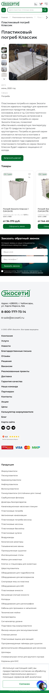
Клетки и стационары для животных (18, 564)
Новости (6, 346)
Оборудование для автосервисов (17, 577)
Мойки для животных (11, 559)
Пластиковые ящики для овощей (17, 639)
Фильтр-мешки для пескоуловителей (19, 630)
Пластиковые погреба (12, 511)
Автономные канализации (14, 515)
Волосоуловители (10, 489)
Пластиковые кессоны (12, 524)
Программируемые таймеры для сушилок (21, 643)
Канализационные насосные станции (19, 506)
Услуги (5, 341)
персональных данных (22, 674)
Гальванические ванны (12, 546)
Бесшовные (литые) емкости (15, 595)
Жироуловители (9, 471)
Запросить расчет (12, 158)
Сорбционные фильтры (12, 497)
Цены (4, 407)
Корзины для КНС (10, 661)
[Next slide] (4, 79)
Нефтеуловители (9, 484)
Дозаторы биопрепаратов (13, 502)
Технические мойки (10, 612)
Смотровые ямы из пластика (15, 581)
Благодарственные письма (16, 351)
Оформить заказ (17, 226)
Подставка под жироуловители (16, 626)
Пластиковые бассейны (12, 528)
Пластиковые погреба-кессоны (16, 520)
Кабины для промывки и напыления (18, 608)
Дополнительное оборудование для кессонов (23, 648)
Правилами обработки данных (32, 272)
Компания (7, 336)
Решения (6, 361)
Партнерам (7, 391)
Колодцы (5, 599)
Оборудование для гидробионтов (17, 573)
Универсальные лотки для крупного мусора (22, 657)
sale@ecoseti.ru (14, 317)
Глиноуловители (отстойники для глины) (21, 493)
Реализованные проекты (15, 371)
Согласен (24, 684)
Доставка (6, 376)
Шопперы (6, 652)
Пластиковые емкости (12, 590)
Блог (4, 417)
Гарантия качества (11, 381)
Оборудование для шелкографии (17, 604)
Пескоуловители (9, 475)
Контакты (6, 396)
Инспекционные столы (12, 555)
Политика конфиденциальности (24, 690)
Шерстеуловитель (10, 568)
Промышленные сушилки (13, 550)
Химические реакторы (12, 542)
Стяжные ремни (9, 634)
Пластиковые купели (11, 533)
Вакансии (6, 366)
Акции (4, 402)
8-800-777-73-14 (13, 312)
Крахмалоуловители (11, 480)
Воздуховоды (7, 537)
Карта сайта (8, 422)
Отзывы (5, 356)
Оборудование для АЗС (12, 586)
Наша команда (9, 386)
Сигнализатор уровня (11, 621)
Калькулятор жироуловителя (17, 412)
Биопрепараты (8, 617)
